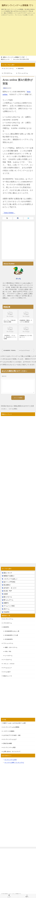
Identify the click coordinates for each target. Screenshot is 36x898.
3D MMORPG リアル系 (11, 635)
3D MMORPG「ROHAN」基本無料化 (10, 350)
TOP (13, 57)
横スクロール (7, 597)
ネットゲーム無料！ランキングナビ (14, 762)
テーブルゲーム (7, 659)
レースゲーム (8, 655)
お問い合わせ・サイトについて (11, 751)
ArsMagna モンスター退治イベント (26, 336)
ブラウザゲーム (7, 73)
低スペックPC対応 (9, 582)
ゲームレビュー (7, 667)
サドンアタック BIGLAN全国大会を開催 (10, 321)
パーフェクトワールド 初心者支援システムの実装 (26, 350)
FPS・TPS (8, 651)
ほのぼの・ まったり (9, 588)
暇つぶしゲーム (8, 600)
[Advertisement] (18, 36)
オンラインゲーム (8, 68)
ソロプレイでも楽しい (10, 579)
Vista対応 (6, 612)
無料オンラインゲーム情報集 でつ (17, 5)
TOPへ (27, 896)
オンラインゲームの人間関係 (11, 727)
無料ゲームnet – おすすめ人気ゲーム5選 (14, 723)
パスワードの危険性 (8, 731)
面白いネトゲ (7, 573)
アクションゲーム (23, 73)
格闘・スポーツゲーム (11, 647)
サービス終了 (7, 672)
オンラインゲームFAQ (10, 759)
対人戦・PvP (7, 591)
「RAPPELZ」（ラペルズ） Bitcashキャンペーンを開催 (10, 337)
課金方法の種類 (7, 743)
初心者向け (6, 585)
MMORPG (21, 68)
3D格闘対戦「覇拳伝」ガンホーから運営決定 (26, 321)
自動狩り (6, 603)
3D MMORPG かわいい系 (12, 631)
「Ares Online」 (9, 213)
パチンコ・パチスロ (8, 663)
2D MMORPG (9, 639)
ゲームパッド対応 (9, 606)
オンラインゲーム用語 (9, 747)
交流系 (5, 594)
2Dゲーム (6, 609)
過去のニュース (7, 88)
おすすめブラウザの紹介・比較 (11, 735)
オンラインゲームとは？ (10, 739)
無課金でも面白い (9, 576)
